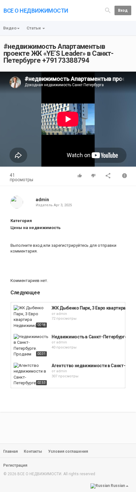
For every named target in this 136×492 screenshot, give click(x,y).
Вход (123, 10)
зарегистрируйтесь (70, 245)
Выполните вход (26, 245)
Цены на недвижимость (35, 227)
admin (42, 199)
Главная (10, 451)
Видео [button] (9, 28)
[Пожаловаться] (125, 176)
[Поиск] (108, 10)
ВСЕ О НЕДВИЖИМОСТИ (35, 10)
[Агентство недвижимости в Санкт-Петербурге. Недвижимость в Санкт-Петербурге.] (31, 375)
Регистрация (15, 465)
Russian (118, 485)
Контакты (33, 451)
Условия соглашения (68, 451)
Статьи (34, 28)
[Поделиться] (108, 176)
